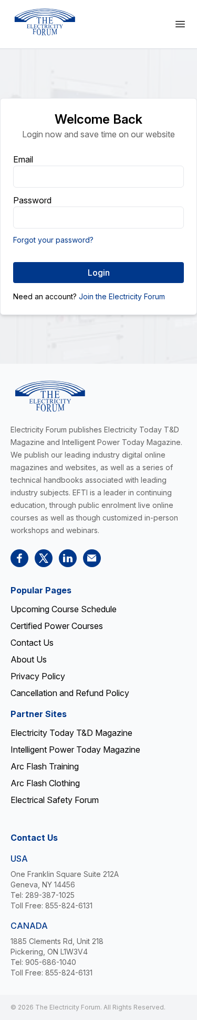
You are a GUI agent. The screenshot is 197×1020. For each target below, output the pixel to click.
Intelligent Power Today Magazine (75, 749)
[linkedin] (68, 558)
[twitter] (44, 558)
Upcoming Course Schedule (64, 609)
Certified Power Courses (57, 626)
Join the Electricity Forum (122, 296)
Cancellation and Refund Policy (70, 693)
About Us (29, 659)
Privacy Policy (38, 676)
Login (99, 272)
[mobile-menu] (180, 24)
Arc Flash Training (45, 766)
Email (23, 159)
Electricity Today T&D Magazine (71, 733)
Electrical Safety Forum (55, 800)
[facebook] (19, 558)
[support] (92, 558)
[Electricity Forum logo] (45, 22)
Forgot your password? (53, 239)
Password (32, 200)
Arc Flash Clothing (45, 783)
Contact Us (32, 642)
